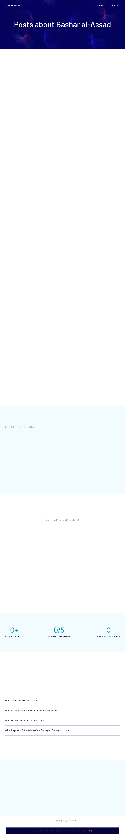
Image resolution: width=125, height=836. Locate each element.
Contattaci (114, 5)
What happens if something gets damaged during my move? (38, 730)
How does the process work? (21, 700)
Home (99, 5)
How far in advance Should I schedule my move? (31, 710)
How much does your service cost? (24, 720)
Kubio (91, 831)
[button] (62, 701)
